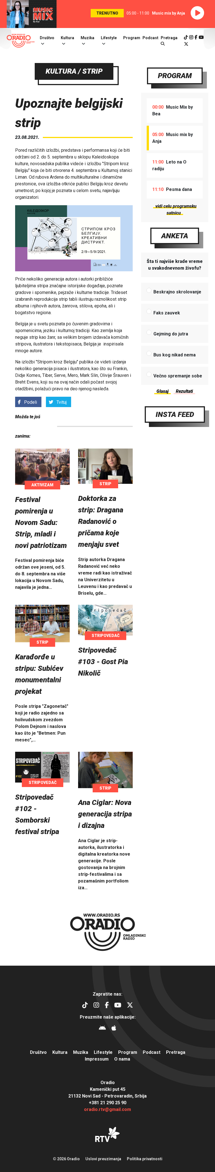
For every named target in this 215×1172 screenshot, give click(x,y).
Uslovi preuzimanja (103, 1159)
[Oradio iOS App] (113, 1028)
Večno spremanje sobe (177, 376)
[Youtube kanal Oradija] (201, 37)
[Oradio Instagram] (191, 37)
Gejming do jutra (170, 334)
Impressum (97, 1059)
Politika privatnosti (144, 1159)
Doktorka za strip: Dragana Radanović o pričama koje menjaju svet (100, 521)
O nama (122, 1059)
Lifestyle (109, 38)
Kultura (67, 38)
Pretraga (175, 1052)
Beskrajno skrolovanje (177, 292)
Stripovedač (106, 635)
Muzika (87, 38)
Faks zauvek (166, 313)
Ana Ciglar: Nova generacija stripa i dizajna (105, 814)
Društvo (47, 38)
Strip (105, 484)
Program (131, 38)
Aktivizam (42, 485)
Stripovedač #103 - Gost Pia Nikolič (103, 661)
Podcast (150, 38)
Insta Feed (175, 414)
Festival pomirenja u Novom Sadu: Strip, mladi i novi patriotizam (41, 522)
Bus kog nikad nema (174, 355)
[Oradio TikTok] (186, 37)
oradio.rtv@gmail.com (107, 1109)
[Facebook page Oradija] (196, 37)
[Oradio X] (186, 44)
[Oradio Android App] (102, 1028)
